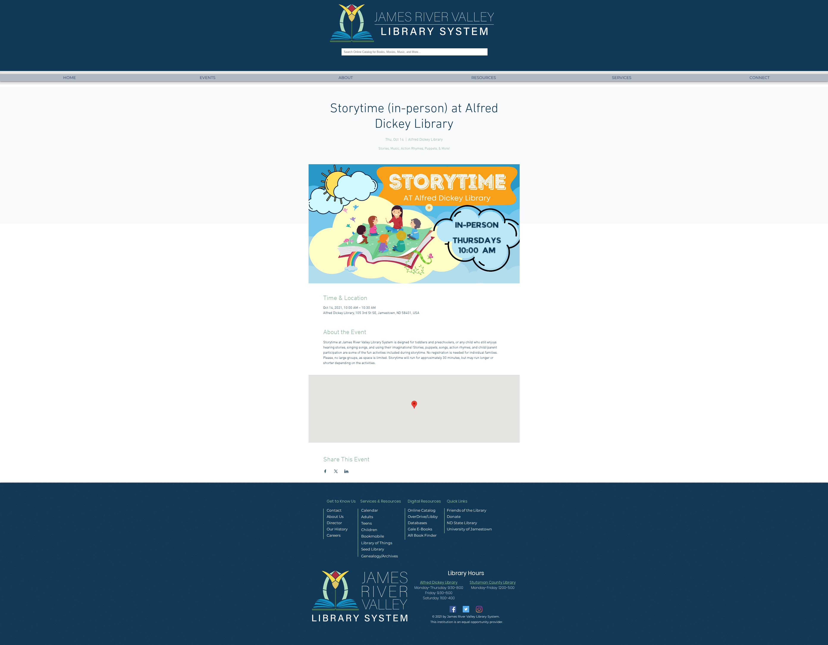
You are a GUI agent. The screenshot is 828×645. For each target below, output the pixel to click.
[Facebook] (453, 609)
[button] (621, 78)
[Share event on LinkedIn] (346, 471)
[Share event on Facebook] (325, 471)
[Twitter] (466, 609)
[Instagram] (479, 609)
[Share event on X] (336, 471)
